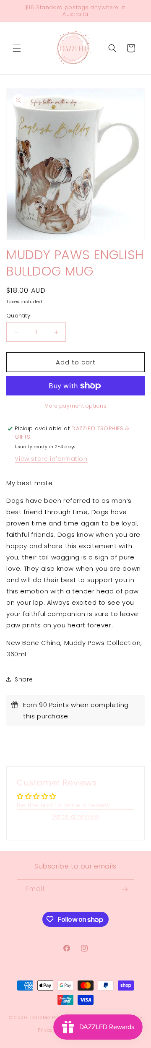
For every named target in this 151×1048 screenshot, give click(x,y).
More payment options (75, 405)
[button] (17, 48)
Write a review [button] (75, 816)
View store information (51, 459)
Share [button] (24, 679)
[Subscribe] (124, 889)
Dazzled (41, 1017)
